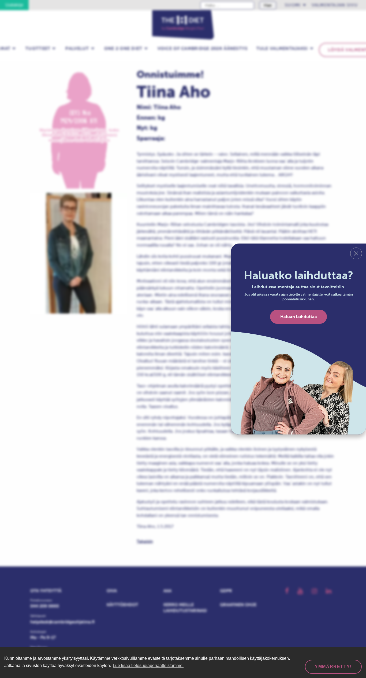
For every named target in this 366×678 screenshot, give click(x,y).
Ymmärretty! (333, 666)
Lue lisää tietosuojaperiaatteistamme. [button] (148, 665)
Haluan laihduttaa (298, 316)
